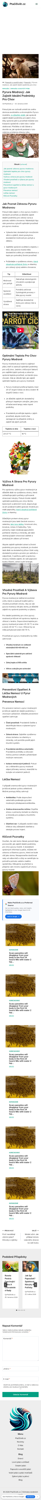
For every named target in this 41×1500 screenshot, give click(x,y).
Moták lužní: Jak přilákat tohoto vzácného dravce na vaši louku (31, 1237)
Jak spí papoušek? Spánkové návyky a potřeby (30, 1281)
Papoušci (5, 88)
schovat (23, 164)
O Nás (20, 1445)
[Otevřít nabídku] (36, 4)
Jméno (7, 1369)
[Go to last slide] (5, 1284)
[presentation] (10, 1266)
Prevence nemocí (10, 190)
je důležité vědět (18, 115)
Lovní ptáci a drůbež (20, 1462)
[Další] (35, 1284)
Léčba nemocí (9, 193)
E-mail (6, 1379)
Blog (20, 1480)
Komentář (8, 1339)
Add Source (30, 1496)
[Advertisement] (20, 29)
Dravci (20, 1458)
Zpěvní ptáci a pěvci (20, 1476)
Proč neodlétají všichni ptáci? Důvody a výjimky (9, 1235)
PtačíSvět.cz (9, 104)
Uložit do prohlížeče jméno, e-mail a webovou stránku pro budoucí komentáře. (21, 1386)
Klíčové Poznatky (10, 196)
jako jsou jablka (17, 524)
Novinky (20, 1442)
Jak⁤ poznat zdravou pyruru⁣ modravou (18, 169)
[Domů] (3, 82)
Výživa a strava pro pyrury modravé (17, 177)
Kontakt (20, 1449)
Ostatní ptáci (20, 1466)
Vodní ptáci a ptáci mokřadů (20, 1473)
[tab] (16, 1310)
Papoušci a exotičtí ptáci (20, 88)
